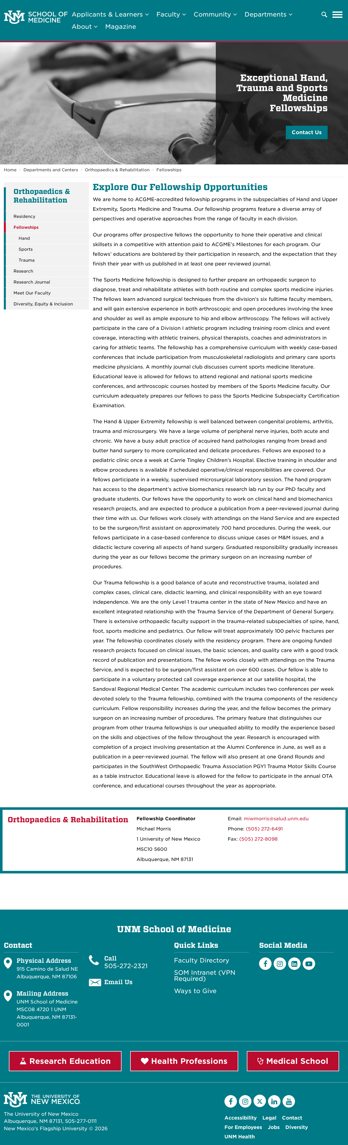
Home (10, 169)
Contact (292, 1118)
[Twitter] (259, 1101)
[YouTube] (289, 1101)
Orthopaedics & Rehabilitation (117, 169)
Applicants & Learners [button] (108, 14)
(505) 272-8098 (258, 839)
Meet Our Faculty (32, 293)
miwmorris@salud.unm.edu (276, 818)
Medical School (296, 1061)
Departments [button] (267, 14)
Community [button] (213, 14)
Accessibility (240, 1118)
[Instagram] (280, 963)
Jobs (274, 1127)
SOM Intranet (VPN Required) (204, 976)
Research (23, 271)
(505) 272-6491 (264, 828)
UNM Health (239, 1137)
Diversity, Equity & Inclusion (43, 304)
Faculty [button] (169, 14)
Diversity (296, 1127)
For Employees (243, 1127)
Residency (24, 217)
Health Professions (188, 1061)
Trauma (27, 260)
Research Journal (32, 282)
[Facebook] (265, 963)
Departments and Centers (50, 169)
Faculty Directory (201, 960)
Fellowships (168, 169)
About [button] (83, 26)
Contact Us (307, 132)
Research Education (69, 1061)
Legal (269, 1118)
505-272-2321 (126, 966)
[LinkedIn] (294, 963)
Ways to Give (195, 991)
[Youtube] (309, 963)
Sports (26, 249)
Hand (24, 238)
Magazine (120, 26)
